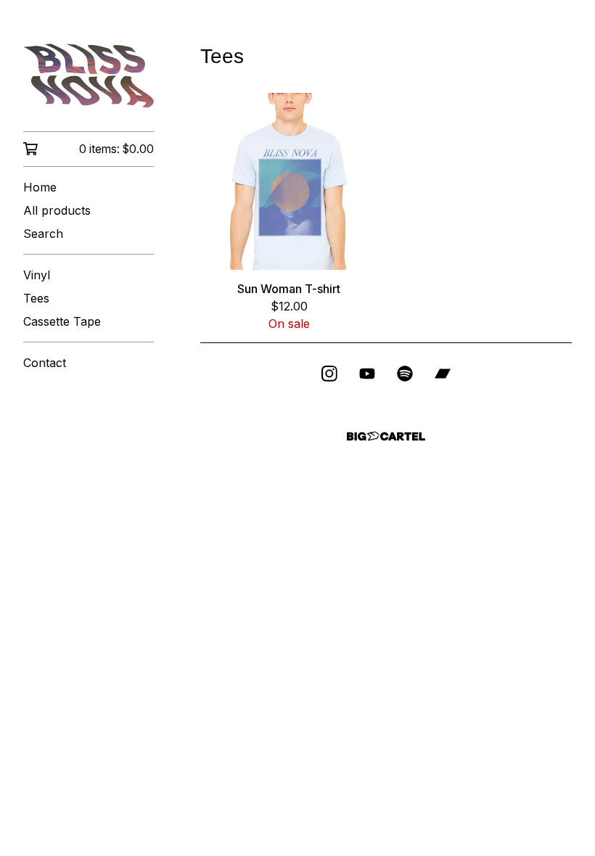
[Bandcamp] (443, 374)
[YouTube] (367, 374)
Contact (44, 362)
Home (40, 187)
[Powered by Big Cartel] (386, 436)
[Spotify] (405, 374)
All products (57, 210)
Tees (36, 298)
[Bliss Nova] (88, 76)
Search (43, 233)
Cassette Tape (62, 321)
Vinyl (36, 275)
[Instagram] (329, 374)
